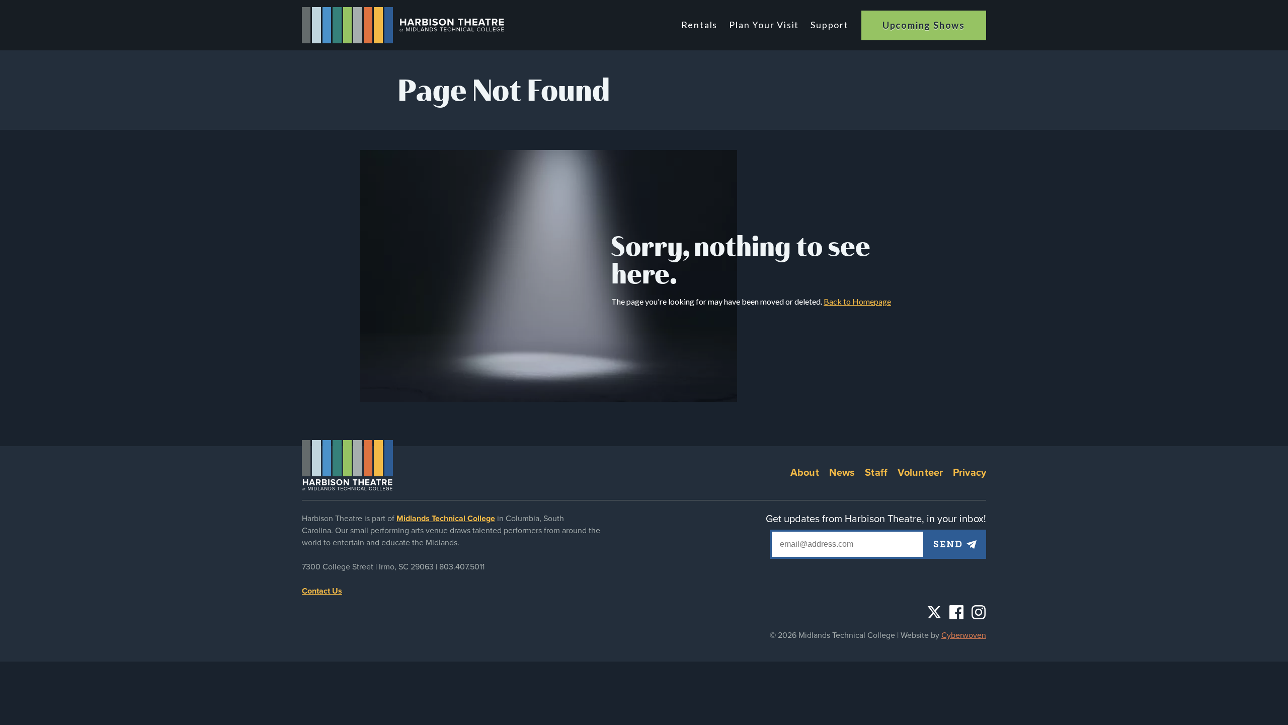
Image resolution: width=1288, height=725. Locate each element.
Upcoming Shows (923, 25)
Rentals (699, 24)
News (842, 473)
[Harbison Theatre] (403, 25)
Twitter (934, 612)
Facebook (956, 612)
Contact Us (322, 591)
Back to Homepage (857, 301)
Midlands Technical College (445, 519)
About (804, 473)
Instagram (978, 612)
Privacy (969, 473)
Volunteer (920, 473)
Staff (876, 473)
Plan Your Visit (764, 24)
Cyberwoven (963, 635)
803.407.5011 (462, 567)
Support (830, 24)
